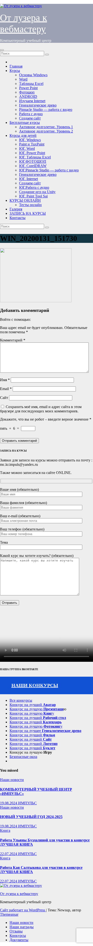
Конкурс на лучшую (36, 709)
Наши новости (12, 780)
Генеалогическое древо (38, 105)
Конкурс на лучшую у (32, 713)
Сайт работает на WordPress (23, 910)
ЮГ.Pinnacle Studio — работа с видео (49, 170)
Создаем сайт (30, 118)
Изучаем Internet (32, 101)
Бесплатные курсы (25, 122)
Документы (19, 940)
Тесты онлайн (30, 205)
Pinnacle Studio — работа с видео (45, 109)
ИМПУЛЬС (27, 803)
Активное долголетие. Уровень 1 (46, 127)
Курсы (15, 71)
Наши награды (22, 927)
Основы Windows (33, 75)
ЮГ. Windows (30, 140)
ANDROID (28, 97)
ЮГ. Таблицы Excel (35, 157)
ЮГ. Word (27, 148)
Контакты (18, 218)
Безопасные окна (23, 757)
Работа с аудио (31, 114)
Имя (5, 380)
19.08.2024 (9, 803)
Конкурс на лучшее (45, 731)
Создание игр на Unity (37, 192)
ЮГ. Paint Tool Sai (33, 196)
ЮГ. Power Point (32, 153)
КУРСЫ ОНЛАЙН (25, 200)
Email (6, 389)
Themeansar (9, 914)
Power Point (28, 88)
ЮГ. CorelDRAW (32, 166)
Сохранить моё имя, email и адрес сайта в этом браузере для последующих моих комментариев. (41, 409)
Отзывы (16, 931)
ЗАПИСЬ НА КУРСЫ (28, 213)
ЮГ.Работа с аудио (34, 187)
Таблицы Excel (31, 84)
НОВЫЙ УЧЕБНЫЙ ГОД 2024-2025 (31, 817)
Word (23, 79)
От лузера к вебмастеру (19, 894)
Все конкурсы (21, 700)
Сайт (4, 398)
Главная (16, 66)
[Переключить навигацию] (2, 50)
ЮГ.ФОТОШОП (32, 161)
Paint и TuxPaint (31, 144)
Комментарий (12, 340)
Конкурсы (18, 935)
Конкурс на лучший (33, 705)
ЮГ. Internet (28, 179)
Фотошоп (27, 92)
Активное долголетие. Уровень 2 (46, 131)
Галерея (16, 209)
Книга (5, 830)
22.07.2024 (9, 854)
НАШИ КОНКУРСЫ (34, 685)
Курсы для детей (23, 135)
